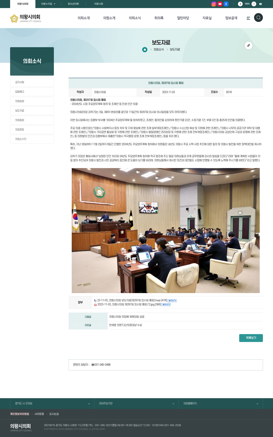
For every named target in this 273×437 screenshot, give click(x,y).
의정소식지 (20, 139)
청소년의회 (73, 4)
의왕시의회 (22, 4)
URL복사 (248, 45)
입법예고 (19, 91)
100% (247, 4)
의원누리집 (46, 4)
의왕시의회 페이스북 (226, 3)
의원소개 (109, 18)
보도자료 (19, 110)
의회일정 (19, 101)
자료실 (207, 18)
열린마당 (183, 18)
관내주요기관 (105, 403)
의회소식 (135, 18)
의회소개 (84, 18)
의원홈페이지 (190, 403)
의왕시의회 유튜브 (219, 3)
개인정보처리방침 (19, 414)
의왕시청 (98, 4)
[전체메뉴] (248, 18)
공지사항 (19, 82)
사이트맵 (39, 414)
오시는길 (54, 414)
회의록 (158, 18)
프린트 (260, 4)
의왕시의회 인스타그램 (213, 3)
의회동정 (19, 120)
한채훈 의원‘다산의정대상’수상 (125, 325)
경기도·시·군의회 (23, 403)
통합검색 (258, 17)
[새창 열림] (172, 300)
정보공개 (231, 18)
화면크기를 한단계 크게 (240, 4)
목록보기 (251, 338)
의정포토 (19, 129)
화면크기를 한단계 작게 (254, 4)
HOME (144, 49)
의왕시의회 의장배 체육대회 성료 (126, 316)
